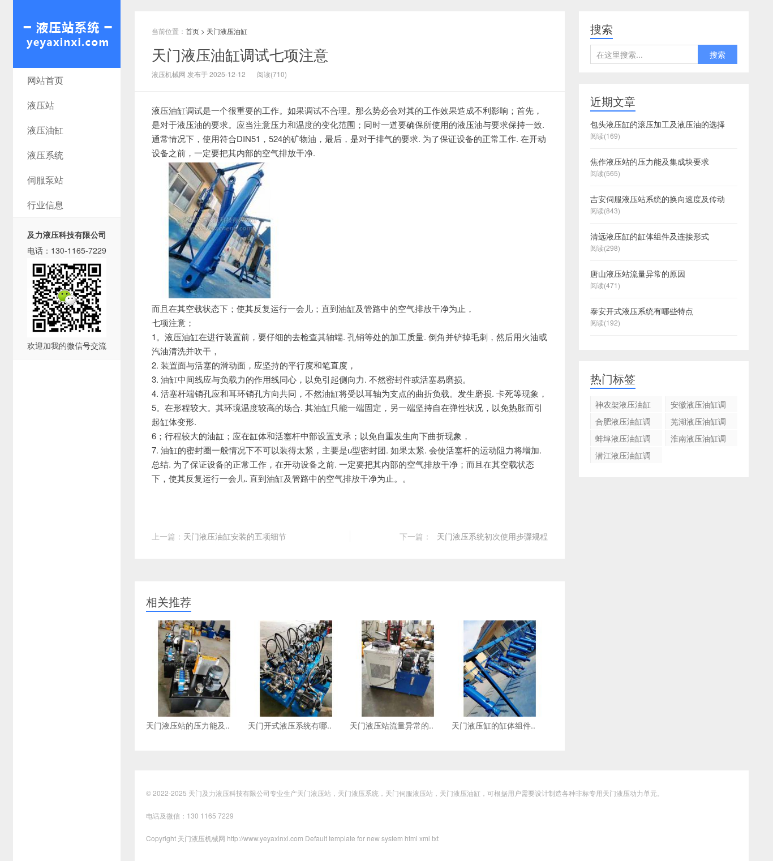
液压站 (40, 105)
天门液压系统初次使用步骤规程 (492, 536)
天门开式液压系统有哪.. (290, 725)
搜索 (717, 54)
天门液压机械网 (67, 34)
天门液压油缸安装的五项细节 (234, 536)
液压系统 (45, 154)
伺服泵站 (45, 179)
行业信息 (45, 204)
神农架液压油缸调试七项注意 (623, 405)
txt (435, 838)
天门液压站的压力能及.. (188, 725)
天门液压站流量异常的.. (391, 725)
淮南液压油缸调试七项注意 (698, 439)
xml (424, 838)
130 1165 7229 (210, 815)
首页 (192, 31)
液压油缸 (45, 129)
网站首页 (45, 80)
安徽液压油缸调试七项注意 (698, 405)
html (411, 838)
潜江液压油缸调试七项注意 (623, 456)
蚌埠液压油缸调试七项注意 (623, 439)
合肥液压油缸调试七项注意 (623, 422)
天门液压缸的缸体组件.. (493, 725)
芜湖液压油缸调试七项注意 (698, 422)
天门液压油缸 (227, 31)
